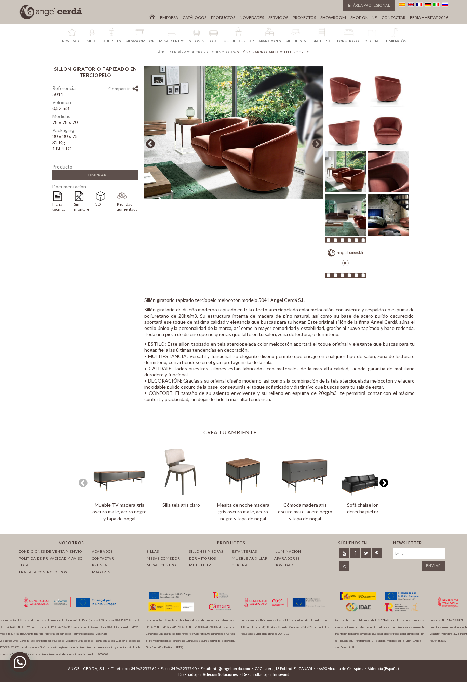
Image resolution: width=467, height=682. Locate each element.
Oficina (240, 565)
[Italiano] (436, 4)
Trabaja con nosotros (43, 572)
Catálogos (194, 17)
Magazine (102, 572)
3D (98, 204)
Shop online (363, 17)
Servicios (278, 17)
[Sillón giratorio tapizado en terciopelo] (233, 197)
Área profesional (371, 5)
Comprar (95, 174)
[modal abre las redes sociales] (135, 89)
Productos (223, 17)
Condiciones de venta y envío (50, 551)
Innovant (281, 674)
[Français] (419, 4)
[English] (411, 4)
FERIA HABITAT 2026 (429, 17)
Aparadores (287, 558)
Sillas (153, 551)
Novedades (252, 17)
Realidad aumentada (127, 207)
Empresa (169, 17)
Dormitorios (202, 558)
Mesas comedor (163, 558)
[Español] (402, 4)
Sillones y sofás (206, 551)
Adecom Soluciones (220, 674)
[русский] (445, 4)
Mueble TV (200, 565)
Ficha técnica (59, 207)
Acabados (102, 551)
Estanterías (244, 551)
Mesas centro (161, 565)
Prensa (99, 565)
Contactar (393, 17)
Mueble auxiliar (250, 558)
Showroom (333, 17)
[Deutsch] (428, 4)
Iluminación (287, 551)
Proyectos (304, 17)
